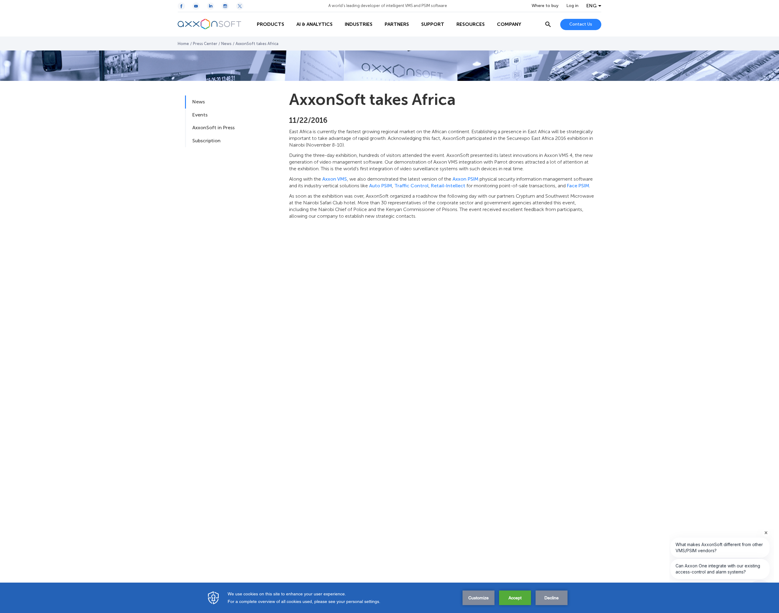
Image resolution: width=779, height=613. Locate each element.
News (226, 43)
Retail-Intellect (448, 186)
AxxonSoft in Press (213, 127)
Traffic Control (411, 186)
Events (200, 115)
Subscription (206, 141)
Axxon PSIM (465, 179)
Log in (572, 5)
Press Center (205, 43)
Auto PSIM (380, 186)
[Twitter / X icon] (239, 6)
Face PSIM (578, 186)
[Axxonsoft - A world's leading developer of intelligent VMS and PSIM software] (214, 24)
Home (183, 43)
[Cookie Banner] (389, 598)
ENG (591, 6)
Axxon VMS (334, 179)
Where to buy (545, 5)
